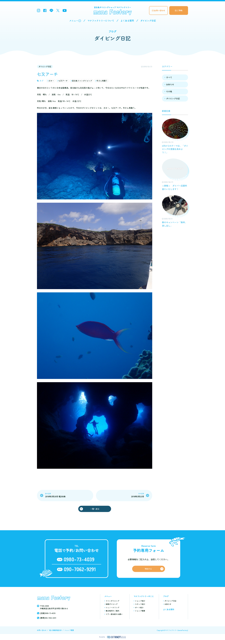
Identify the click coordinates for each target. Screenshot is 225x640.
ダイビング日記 (148, 20)
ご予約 (179, 10)
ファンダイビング (112, 601)
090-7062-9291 (80, 569)
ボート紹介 (139, 607)
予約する (148, 569)
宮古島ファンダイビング (82, 80)
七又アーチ (63, 80)
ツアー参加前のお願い (114, 614)
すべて (169, 77)
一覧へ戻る (94, 509)
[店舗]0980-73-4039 (47, 613)
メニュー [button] (73, 20)
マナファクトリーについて (101, 20)
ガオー (51, 80)
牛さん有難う (101, 80)
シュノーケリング (112, 607)
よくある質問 (127, 20)
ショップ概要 (140, 610)
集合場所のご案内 (112, 610)
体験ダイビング (112, 604)
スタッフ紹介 (140, 604)
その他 (169, 91)
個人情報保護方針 (55, 630)
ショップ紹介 (140, 601)
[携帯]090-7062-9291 (48, 618)
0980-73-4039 (79, 559)
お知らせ (170, 84)
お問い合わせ (159, 10)
